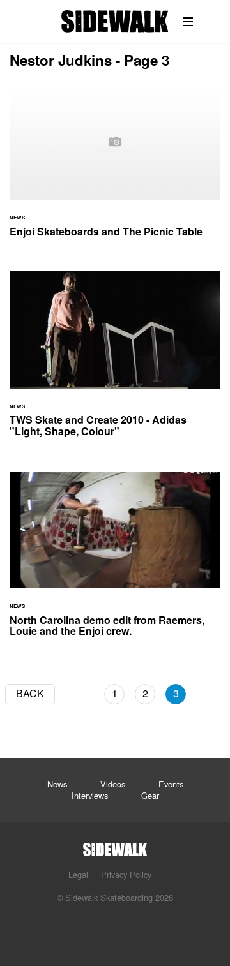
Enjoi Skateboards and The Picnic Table (115, 168)
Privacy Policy (126, 874)
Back (30, 693)
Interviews (90, 795)
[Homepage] (115, 845)
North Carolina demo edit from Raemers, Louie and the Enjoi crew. (115, 562)
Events (170, 784)
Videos (112, 784)
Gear (150, 795)
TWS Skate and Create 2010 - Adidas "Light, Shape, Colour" (115, 361)
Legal (78, 874)
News (57, 784)
